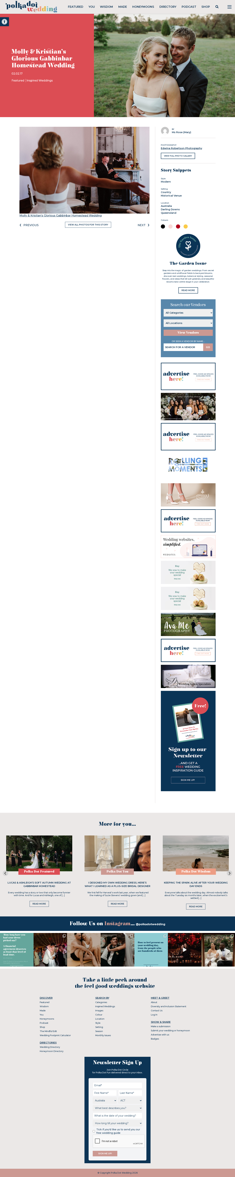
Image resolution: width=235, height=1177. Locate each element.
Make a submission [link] (160, 1026)
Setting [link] (99, 1027)
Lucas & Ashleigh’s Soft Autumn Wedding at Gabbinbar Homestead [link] (39, 884)
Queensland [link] (168, 212)
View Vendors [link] (188, 332)
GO (208, 347)
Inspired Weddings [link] (39, 80)
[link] (4, 21)
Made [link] (122, 6)
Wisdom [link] (106, 6)
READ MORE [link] (188, 290)
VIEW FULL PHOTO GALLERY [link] (178, 156)
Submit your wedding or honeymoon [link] (170, 1030)
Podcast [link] (189, 6)
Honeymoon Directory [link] (51, 1051)
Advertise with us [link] (160, 1034)
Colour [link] (98, 1014)
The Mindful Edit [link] (48, 1031)
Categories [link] (101, 1002)
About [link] (154, 1002)
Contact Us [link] (156, 1010)
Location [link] (99, 1019)
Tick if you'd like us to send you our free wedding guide (118, 1131)
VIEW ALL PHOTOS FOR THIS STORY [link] (88, 224)
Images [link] (99, 1010)
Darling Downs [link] (170, 209)
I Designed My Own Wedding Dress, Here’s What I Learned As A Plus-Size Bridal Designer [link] (117, 884)
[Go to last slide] (5, 873)
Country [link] (166, 192)
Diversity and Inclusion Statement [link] (168, 1006)
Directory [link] (167, 6)
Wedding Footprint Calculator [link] (55, 1035)
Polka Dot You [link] (117, 871)
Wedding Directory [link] (50, 1047)
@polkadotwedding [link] (150, 924)
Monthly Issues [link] (103, 1035)
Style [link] (97, 1023)
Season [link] (99, 1031)
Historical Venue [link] (171, 195)
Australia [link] (166, 206)
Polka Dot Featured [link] (39, 871)
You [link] (92, 6)
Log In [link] (154, 1014)
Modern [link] (166, 181)
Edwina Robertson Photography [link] (181, 148)
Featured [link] (75, 6)
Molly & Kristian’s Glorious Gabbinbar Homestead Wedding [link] (60, 215)
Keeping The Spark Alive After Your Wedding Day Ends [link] (196, 884)
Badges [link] (155, 1038)
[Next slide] (229, 873)
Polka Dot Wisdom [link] (195, 871)
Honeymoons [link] (143, 6)
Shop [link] (205, 6)
